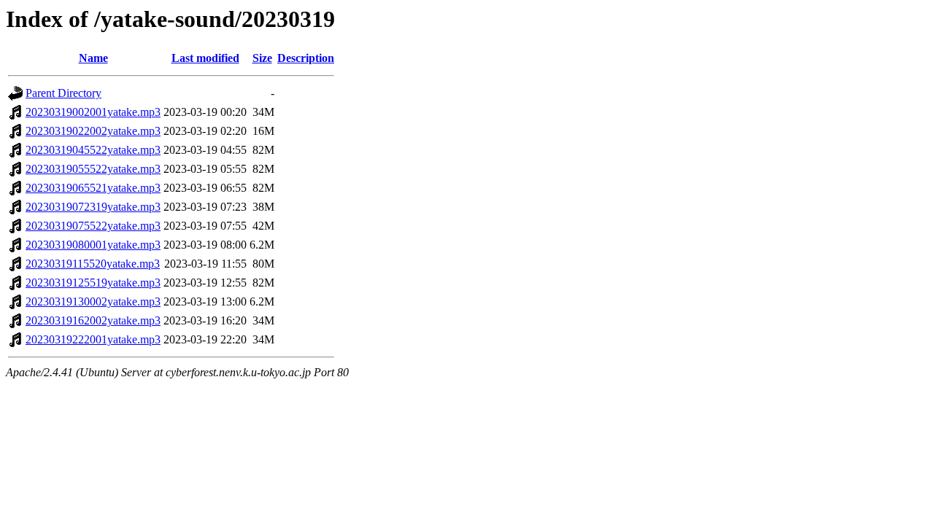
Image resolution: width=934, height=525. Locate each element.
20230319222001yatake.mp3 (93, 339)
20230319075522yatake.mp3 (93, 225)
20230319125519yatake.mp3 (93, 282)
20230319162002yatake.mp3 (93, 320)
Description (305, 58)
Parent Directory (63, 93)
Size (262, 58)
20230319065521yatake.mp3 (93, 188)
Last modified (205, 58)
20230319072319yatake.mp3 (93, 207)
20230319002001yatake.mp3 (93, 112)
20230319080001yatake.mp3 (93, 244)
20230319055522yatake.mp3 (93, 169)
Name (93, 58)
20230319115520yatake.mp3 (93, 263)
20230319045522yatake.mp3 (93, 150)
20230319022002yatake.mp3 (93, 131)
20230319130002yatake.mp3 (93, 301)
